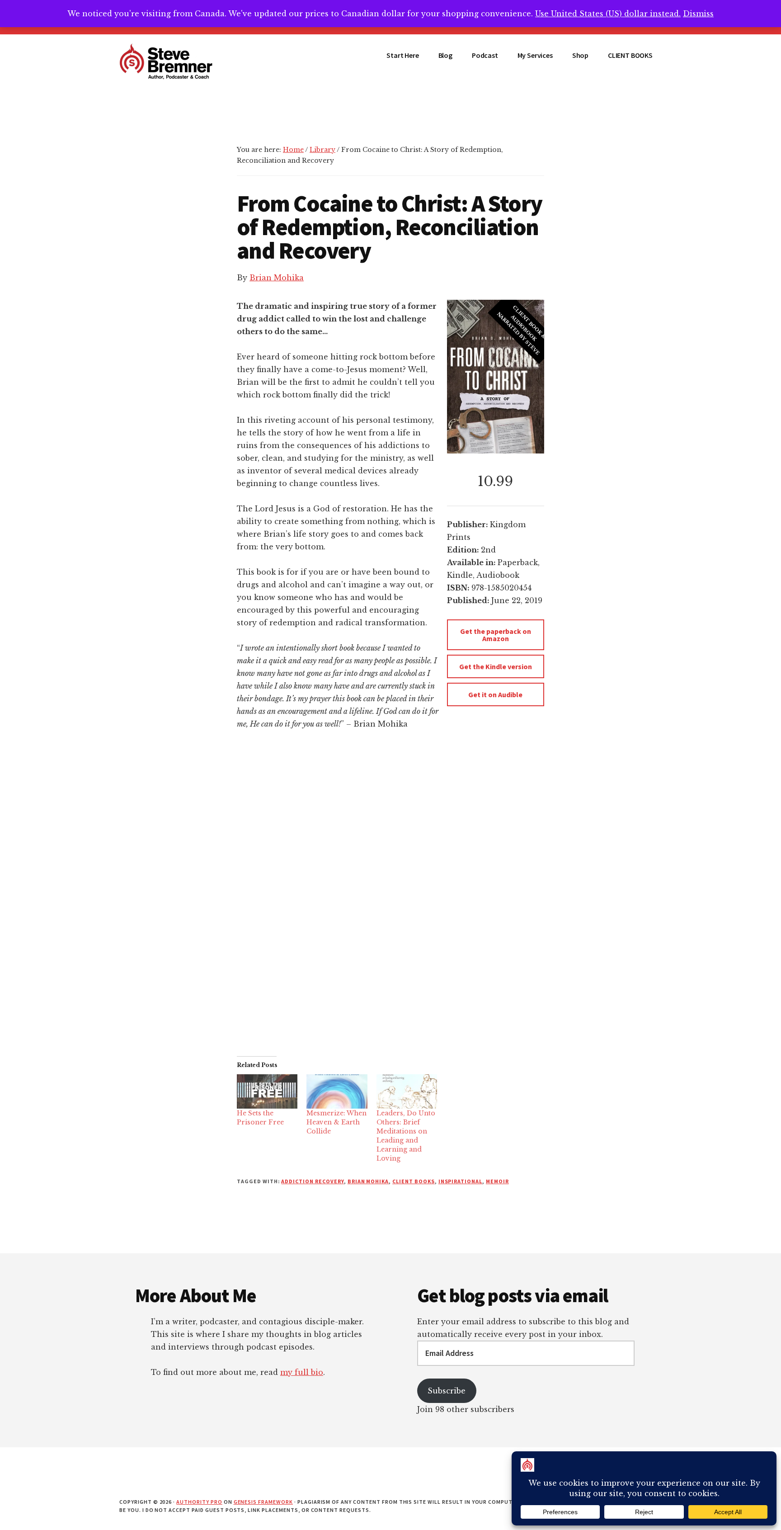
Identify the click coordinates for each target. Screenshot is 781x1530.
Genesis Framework (263, 1501)
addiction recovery (312, 1181)
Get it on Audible (495, 694)
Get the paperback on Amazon (495, 635)
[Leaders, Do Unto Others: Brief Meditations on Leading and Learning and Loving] (406, 1091)
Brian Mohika (276, 277)
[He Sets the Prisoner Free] (267, 1091)
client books (413, 1181)
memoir (497, 1181)
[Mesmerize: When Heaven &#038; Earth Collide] (336, 1091)
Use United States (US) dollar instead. (608, 13)
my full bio (301, 1372)
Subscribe (447, 1390)
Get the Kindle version (495, 666)
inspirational (460, 1181)
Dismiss (698, 13)
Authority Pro (199, 1501)
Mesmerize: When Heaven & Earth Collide (336, 1122)
